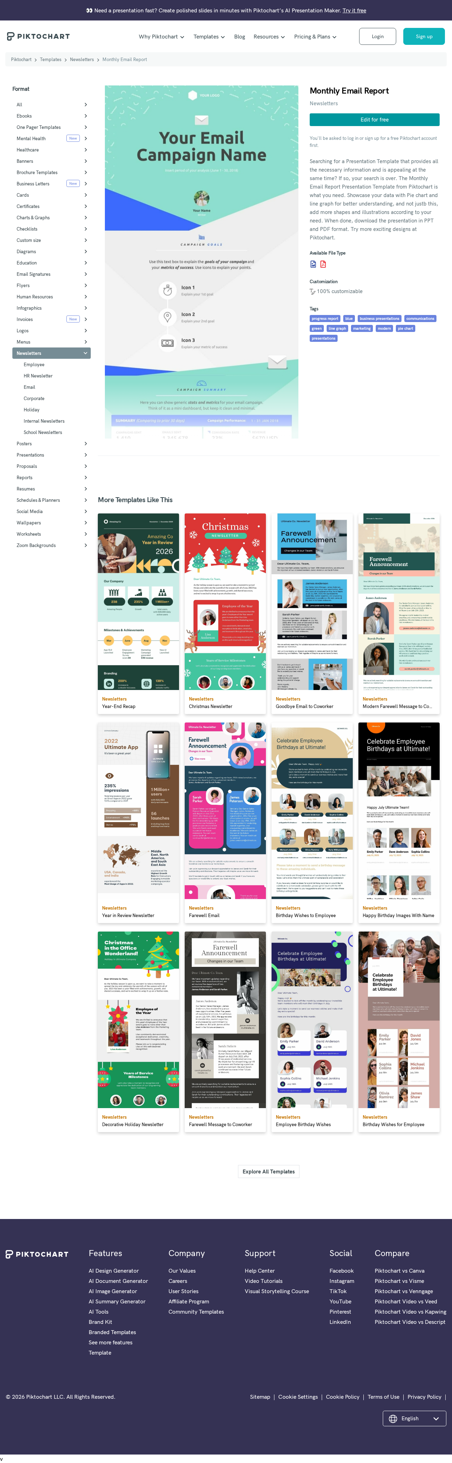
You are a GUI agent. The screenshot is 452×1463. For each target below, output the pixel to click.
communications (420, 318)
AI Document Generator (118, 1280)
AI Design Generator (114, 1270)
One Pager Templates (39, 127)
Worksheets (29, 534)
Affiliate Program (188, 1301)
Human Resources (35, 296)
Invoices (25, 319)
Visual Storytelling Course (277, 1291)
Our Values (182, 1270)
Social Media (30, 511)
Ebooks (24, 116)
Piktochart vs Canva (399, 1270)
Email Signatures (33, 274)
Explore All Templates (269, 1171)
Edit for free (375, 119)
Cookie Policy (342, 1396)
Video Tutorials (263, 1280)
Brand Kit (100, 1321)
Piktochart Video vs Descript (410, 1321)
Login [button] (378, 36)
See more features (110, 1342)
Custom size (29, 240)
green (317, 328)
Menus (23, 342)
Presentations (30, 455)
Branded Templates (112, 1332)
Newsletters (82, 59)
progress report (325, 318)
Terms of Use (383, 1396)
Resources (266, 36)
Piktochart (21, 59)
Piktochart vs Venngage (404, 1291)
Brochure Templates (37, 172)
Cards (23, 195)
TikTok (338, 1291)
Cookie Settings (298, 1396)
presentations (323, 338)
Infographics (29, 308)
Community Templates (196, 1311)
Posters (24, 443)
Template (100, 1352)
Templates (206, 36)
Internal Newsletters (44, 421)
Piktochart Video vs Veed (406, 1301)
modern (384, 328)
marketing (362, 328)
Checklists (27, 229)
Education (27, 263)
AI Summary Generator (117, 1301)
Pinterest (340, 1311)
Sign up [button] (424, 36)
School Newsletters (43, 432)
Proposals (27, 466)
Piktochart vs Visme (399, 1280)
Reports (24, 477)
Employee (34, 364)
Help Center (260, 1270)
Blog (239, 36)
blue (349, 318)
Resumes (26, 489)
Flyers (23, 285)
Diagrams (26, 251)
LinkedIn (340, 1321)
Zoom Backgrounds (36, 545)
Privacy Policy (424, 1396)
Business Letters (33, 183)
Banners (25, 161)
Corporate (34, 398)
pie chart (405, 328)
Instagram (341, 1280)
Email (29, 387)
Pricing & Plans (312, 36)
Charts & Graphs (33, 217)
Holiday (32, 409)
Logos (23, 330)
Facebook (341, 1270)
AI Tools (98, 1311)
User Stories (183, 1291)
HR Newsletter (38, 376)
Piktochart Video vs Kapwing (410, 1311)
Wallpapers (29, 522)
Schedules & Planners (38, 500)
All (19, 104)
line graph (337, 328)
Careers (177, 1280)
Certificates (28, 206)
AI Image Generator (113, 1291)
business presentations (379, 318)
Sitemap (260, 1396)
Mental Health (31, 138)
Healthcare (28, 150)
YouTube (340, 1301)
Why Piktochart (158, 36)
